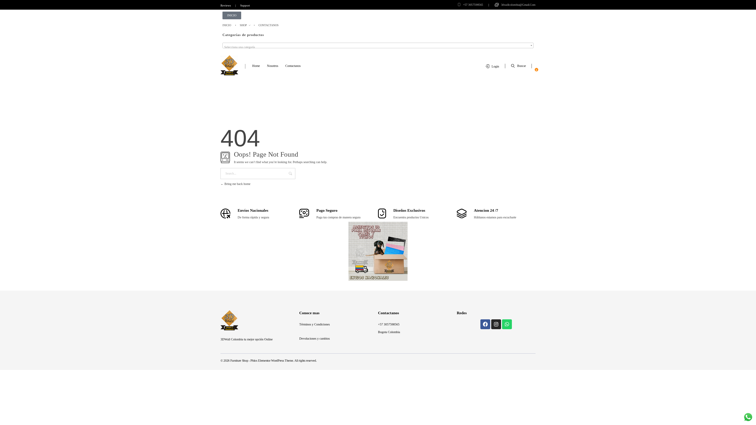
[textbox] (378, 47)
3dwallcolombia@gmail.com (518, 4)
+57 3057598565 (473, 4)
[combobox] (378, 45)
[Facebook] (485, 324)
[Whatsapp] (507, 324)
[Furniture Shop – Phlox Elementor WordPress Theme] (229, 65)
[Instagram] (496, 324)
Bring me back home (237, 184)
